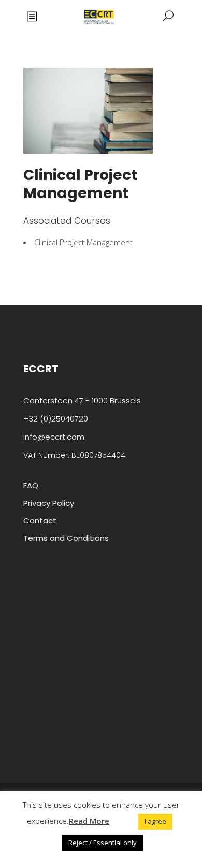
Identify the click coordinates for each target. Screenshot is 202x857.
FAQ (30, 485)
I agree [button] (155, 821)
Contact (39, 520)
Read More (89, 821)
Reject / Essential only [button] (102, 842)
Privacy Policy (48, 503)
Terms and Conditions (66, 538)
